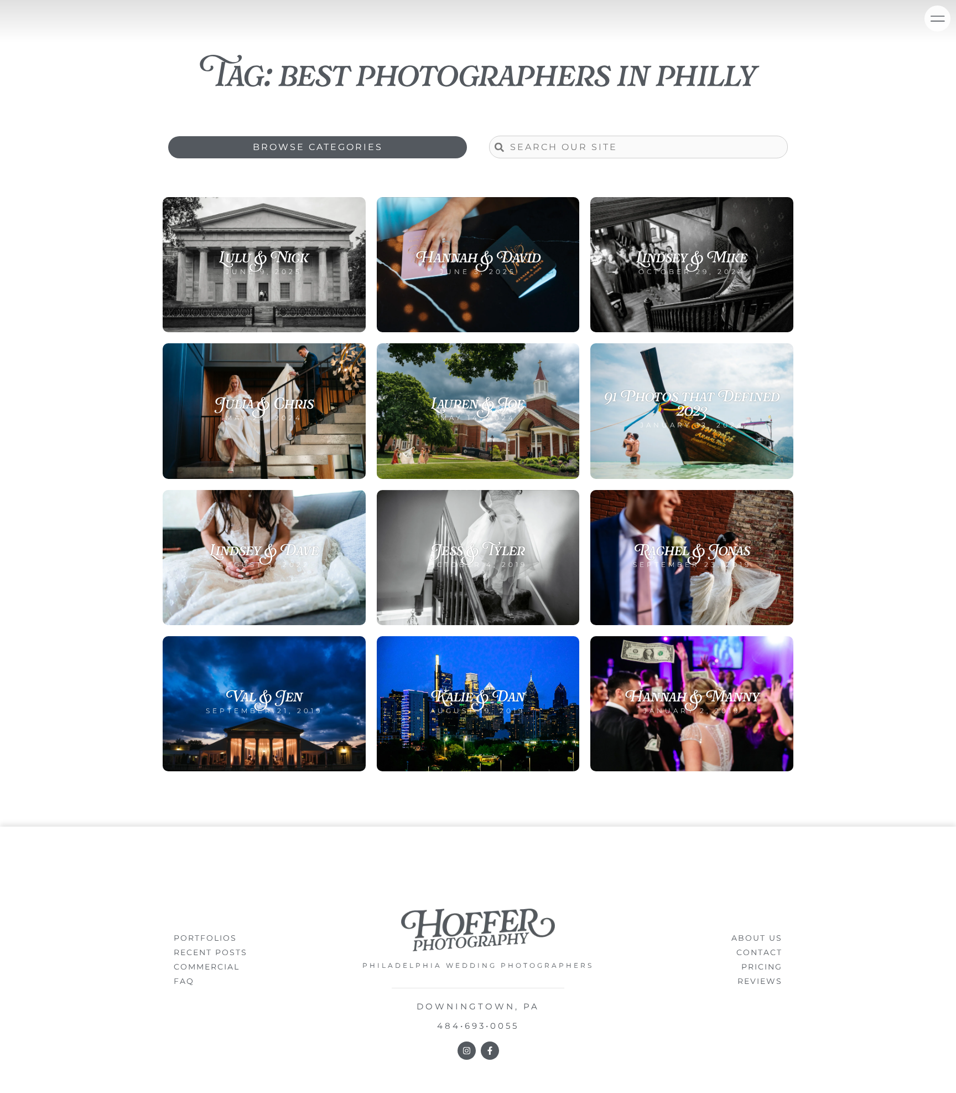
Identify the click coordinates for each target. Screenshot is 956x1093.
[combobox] (638, 147)
